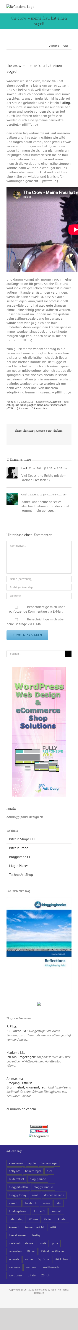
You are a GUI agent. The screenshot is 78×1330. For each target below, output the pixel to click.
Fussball (56, 1211)
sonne (29, 1259)
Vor (65, 46)
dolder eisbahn (54, 1195)
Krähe (40, 404)
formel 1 (39, 1211)
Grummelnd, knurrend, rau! (26, 1087)
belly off (14, 1171)
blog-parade (38, 1179)
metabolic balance (21, 1243)
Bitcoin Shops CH (22, 839)
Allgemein (55, 401)
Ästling (10, 404)
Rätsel (31, 1251)
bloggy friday (17, 1195)
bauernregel (49, 1163)
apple (32, 1163)
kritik (53, 1227)
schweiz (14, 1259)
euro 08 (14, 1203)
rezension (15, 1251)
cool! (35, 1195)
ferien (46, 1203)
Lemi (24, 468)
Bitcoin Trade (18, 848)
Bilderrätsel (16, 1179)
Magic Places (18, 865)
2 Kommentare (39, 408)
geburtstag (16, 1219)
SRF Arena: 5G (16, 1031)
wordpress (16, 1275)
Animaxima (14, 1078)
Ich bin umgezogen (20, 1057)
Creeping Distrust (19, 1083)
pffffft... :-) (12, 408)
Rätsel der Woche (52, 1251)
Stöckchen (61, 1259)
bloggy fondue (43, 1187)
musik (42, 1243)
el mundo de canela (21, 1109)
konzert (14, 1227)
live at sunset (18, 1235)
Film (58, 1203)
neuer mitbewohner (55, 404)
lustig (36, 1235)
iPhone (33, 1219)
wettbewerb (51, 1267)
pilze (55, 1243)
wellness (14, 1267)
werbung (31, 1267)
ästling (65, 102)
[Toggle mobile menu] (70, 6)
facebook (31, 1203)
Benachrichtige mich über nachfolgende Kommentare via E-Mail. (35, 609)
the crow (24, 408)
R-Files (11, 1026)
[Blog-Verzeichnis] (39, 1131)
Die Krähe (20, 404)
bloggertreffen (18, 1187)
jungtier (31, 404)
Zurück (54, 46)
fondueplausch (18, 1211)
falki (13, 401)
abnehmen (16, 1163)
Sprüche (43, 1259)
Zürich (45, 1275)
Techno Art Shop (21, 874)
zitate (32, 1275)
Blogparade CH (20, 857)
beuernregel (33, 1171)
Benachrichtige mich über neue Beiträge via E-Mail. (35, 621)
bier (49, 1171)
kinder (62, 1219)
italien (48, 1219)
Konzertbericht (34, 1227)
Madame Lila (16, 1052)
